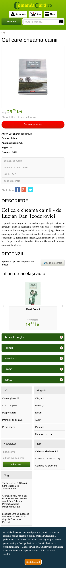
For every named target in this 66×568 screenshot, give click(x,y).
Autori (38, 419)
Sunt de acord (33, 561)
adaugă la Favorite (13, 160)
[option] (33, 305)
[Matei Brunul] (33, 293)
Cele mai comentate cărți (47, 458)
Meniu (52, 14)
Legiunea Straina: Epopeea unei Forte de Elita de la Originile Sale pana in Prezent (15, 518)
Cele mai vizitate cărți (46, 465)
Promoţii (39, 405)
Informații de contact (12, 419)
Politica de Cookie (36, 543)
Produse (11, 21)
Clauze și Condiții (30, 546)
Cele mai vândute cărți (46, 451)
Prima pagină (8, 427)
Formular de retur (43, 434)
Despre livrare (9, 412)
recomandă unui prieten (15, 167)
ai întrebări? (10, 174)
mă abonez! (16, 464)
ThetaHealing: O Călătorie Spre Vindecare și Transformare (15, 486)
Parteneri (39, 427)
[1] (61, 21)
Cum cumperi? (9, 405)
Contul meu (20, 14)
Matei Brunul (33, 309)
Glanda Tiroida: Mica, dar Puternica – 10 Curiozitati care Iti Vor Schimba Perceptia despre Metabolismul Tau (14, 501)
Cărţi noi (39, 398)
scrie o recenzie (12, 181)
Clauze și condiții (10, 398)
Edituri (38, 412)
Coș (37, 13)
